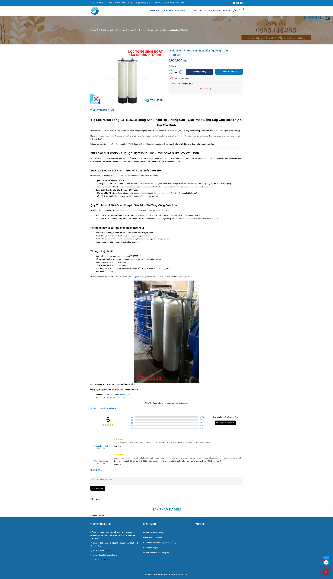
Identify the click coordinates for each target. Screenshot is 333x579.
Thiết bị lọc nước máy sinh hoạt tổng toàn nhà (118, 30)
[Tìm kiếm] (234, 11)
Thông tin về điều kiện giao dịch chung (160, 542)
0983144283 (125, 395)
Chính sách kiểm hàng (153, 532)
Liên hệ (226, 11)
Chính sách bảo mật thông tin (156, 553)
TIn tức (203, 11)
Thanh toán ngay (229, 71)
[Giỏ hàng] (240, 11)
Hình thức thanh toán (153, 537)
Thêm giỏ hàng (199, 71)
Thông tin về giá (151, 548)
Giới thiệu (168, 11)
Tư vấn (193, 11)
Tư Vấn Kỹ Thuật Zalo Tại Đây (113, 398)
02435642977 (109, 395)
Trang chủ (154, 11)
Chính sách (215, 11)
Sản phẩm (180, 11)
